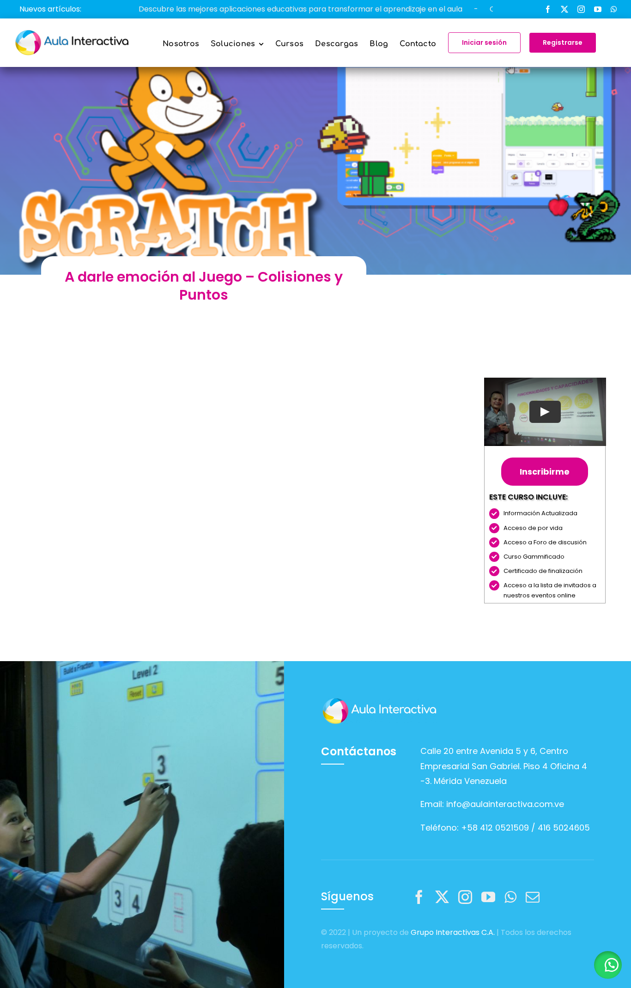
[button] (608, 965)
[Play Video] (544, 412)
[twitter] (564, 9)
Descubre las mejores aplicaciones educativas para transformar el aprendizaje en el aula (262, 9)
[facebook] (548, 9)
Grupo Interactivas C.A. (453, 932)
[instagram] (581, 9)
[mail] (533, 897)
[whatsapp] (614, 9)
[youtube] (597, 9)
